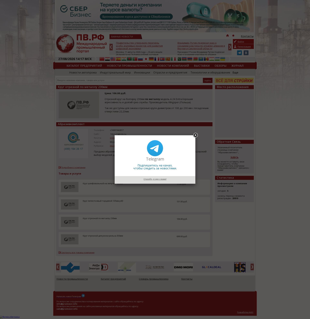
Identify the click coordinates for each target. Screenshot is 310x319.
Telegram (155, 159)
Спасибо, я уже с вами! (155, 179)
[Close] (195, 135)
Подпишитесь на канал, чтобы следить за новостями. (155, 166)
